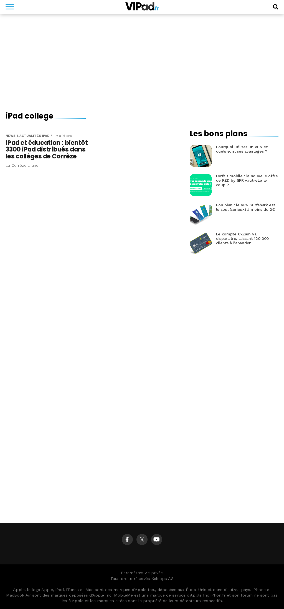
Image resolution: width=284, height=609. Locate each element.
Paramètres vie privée (142, 573)
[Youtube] (156, 539)
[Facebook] (127, 539)
